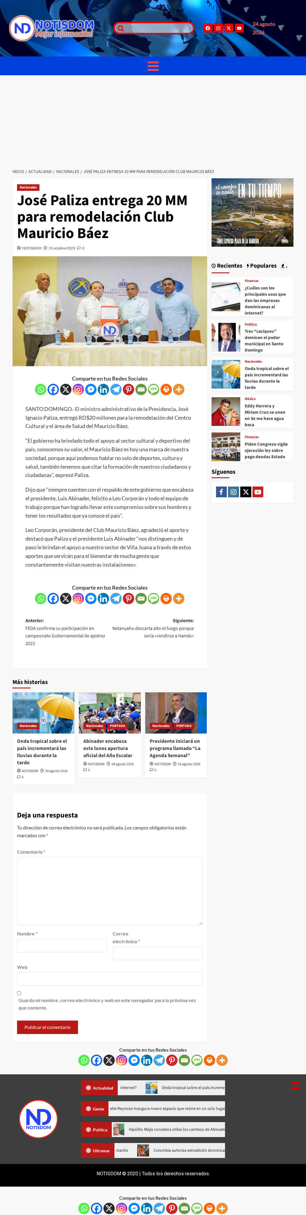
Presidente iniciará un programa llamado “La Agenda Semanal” (175, 748)
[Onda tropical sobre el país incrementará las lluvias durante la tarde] (43, 713)
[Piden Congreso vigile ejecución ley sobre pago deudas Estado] (226, 446)
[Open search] (119, 28)
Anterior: (65, 632)
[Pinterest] (128, 389)
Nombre (27, 933)
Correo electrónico (126, 937)
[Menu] (153, 65)
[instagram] (233, 492)
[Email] (141, 389)
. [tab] (285, 266)
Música (250, 399)
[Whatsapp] (40, 389)
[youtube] (258, 492)
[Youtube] (239, 28)
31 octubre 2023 (62, 248)
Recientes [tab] (229, 266)
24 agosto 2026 (56, 771)
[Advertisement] (153, 120)
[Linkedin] (103, 389)
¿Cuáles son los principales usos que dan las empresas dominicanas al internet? (265, 300)
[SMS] (153, 389)
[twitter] (245, 492)
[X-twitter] (228, 28)
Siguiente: (153, 628)
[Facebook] (208, 28)
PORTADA (117, 725)
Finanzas (251, 281)
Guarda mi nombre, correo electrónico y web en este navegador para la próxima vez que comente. (107, 1004)
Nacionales (28, 187)
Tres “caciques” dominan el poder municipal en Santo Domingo (264, 340)
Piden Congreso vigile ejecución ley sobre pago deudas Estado (266, 450)
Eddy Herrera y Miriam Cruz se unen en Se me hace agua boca (265, 415)
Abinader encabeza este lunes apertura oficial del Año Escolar (107, 748)
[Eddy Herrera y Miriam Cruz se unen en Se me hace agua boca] (226, 411)
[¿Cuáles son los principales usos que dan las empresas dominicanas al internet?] (226, 296)
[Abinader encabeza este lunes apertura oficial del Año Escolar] (110, 713)
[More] (178, 389)
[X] (65, 389)
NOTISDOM (32, 248)
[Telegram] (116, 389)
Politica (251, 324)
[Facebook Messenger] (91, 389)
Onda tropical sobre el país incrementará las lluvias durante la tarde (42, 752)
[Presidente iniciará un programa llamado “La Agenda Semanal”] (176, 713)
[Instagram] (218, 28)
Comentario (31, 852)
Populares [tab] (263, 266)
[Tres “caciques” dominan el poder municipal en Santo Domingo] (226, 336)
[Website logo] (58, 28)
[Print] (166, 389)
